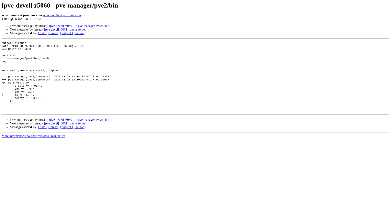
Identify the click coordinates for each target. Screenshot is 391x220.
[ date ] (42, 33)
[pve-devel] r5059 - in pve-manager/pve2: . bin (79, 26)
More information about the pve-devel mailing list (33, 136)
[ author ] (80, 33)
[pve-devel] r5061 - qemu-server (65, 29)
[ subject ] (66, 33)
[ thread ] (53, 33)
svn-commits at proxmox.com (62, 15)
